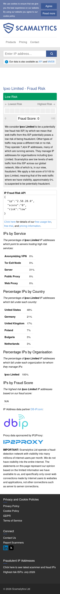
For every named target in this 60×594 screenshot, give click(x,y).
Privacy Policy (11, 506)
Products (11, 42)
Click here (10, 221)
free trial (8, 226)
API (40, 61)
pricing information (30, 226)
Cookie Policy (11, 511)
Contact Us (9, 538)
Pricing (23, 42)
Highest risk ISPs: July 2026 (19, 572)
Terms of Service (12, 520)
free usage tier (43, 221)
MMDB (51, 61)
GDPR (7, 516)
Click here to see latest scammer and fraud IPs (29, 567)
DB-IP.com (37, 409)
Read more (49, 13)
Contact (34, 42)
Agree (48, 6)
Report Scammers (13, 542)
